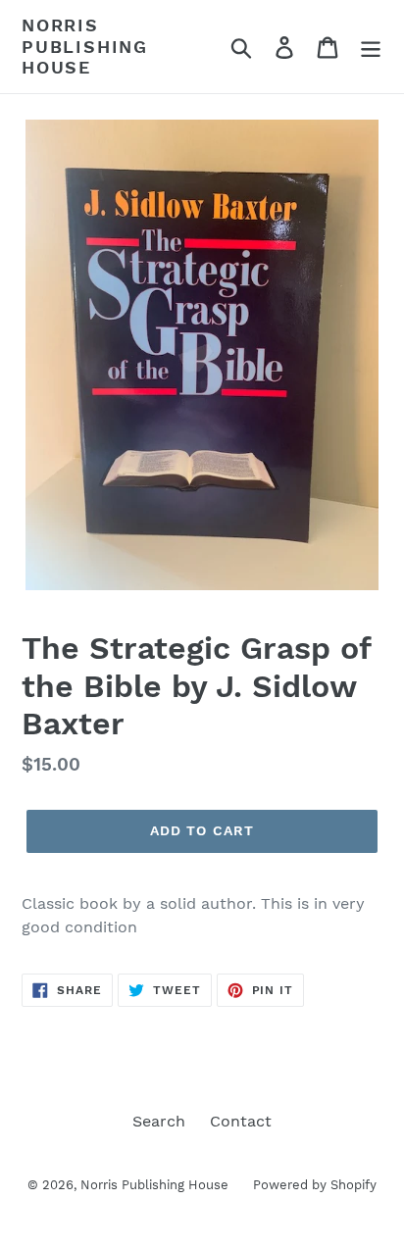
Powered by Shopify (315, 1184)
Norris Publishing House (85, 46)
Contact (241, 1121)
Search (158, 1121)
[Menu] (370, 47)
